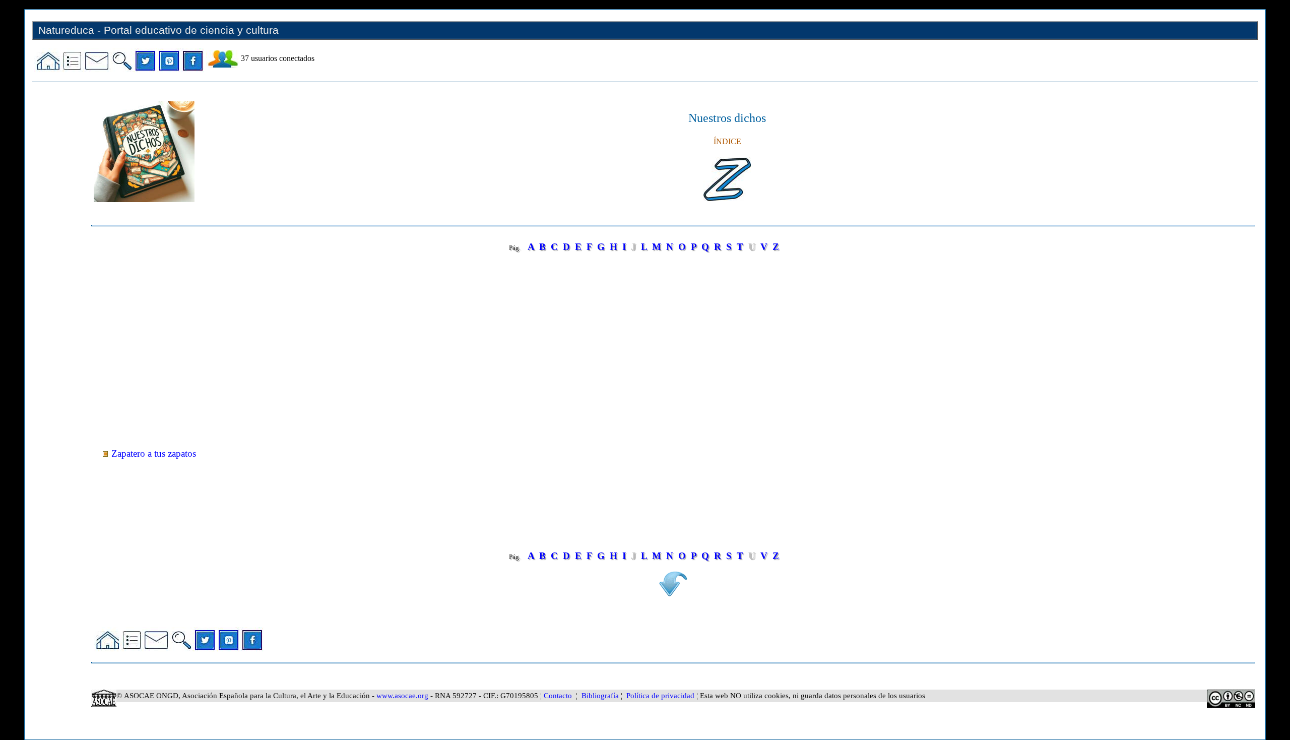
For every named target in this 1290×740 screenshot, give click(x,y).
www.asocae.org (402, 696)
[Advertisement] (393, 352)
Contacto (558, 696)
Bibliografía (600, 696)
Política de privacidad (660, 696)
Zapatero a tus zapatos (153, 453)
